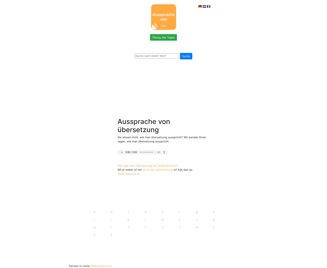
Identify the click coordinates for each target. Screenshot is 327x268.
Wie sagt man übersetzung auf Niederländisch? (148, 165)
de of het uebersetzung (158, 169)
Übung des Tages (163, 37)
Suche (186, 56)
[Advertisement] (163, 88)
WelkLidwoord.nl (128, 173)
